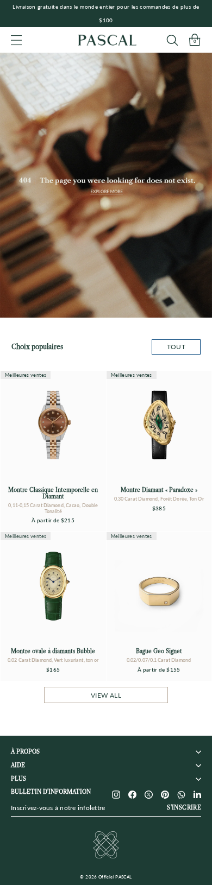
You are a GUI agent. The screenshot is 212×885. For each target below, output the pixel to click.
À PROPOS (25, 751)
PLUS (18, 778)
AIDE (18, 765)
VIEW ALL (106, 695)
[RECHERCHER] (172, 40)
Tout (176, 347)
